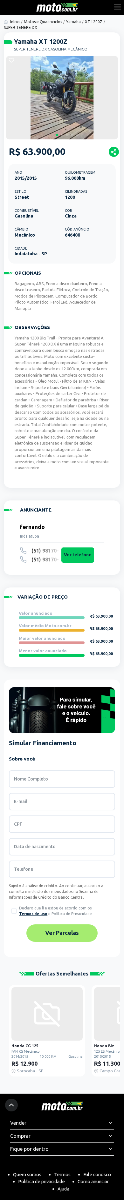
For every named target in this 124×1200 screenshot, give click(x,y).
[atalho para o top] (11, 1105)
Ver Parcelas (62, 932)
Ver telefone (78, 554)
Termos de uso (33, 914)
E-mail (20, 801)
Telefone (23, 869)
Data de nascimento (35, 846)
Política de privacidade (41, 1181)
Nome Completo (31, 778)
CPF (18, 824)
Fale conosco (97, 1174)
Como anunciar (93, 1181)
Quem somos (27, 1174)
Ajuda (63, 1188)
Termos (62, 1174)
